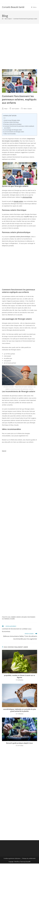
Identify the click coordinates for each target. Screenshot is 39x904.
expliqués (24, 617)
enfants (18, 617)
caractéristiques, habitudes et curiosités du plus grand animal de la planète (19, 710)
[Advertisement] (19, 48)
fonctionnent (31, 617)
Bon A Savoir (28, 108)
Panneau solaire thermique (11, 122)
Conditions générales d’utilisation (12, 858)
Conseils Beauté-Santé (13, 7)
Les (3, 618)
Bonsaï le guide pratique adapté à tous (19, 743)
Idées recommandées (10, 134)
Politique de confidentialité (28, 858)
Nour (6, 108)
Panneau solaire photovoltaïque (12, 124)
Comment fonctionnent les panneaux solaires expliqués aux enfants (19, 127)
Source (4, 451)
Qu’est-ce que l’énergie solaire (12, 120)
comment (13, 617)
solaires (12, 618)
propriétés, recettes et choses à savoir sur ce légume (19, 676)
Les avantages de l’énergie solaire (13, 130)
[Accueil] (2, 19)
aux (9, 617)
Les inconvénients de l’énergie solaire (14, 132)
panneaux (7, 618)
